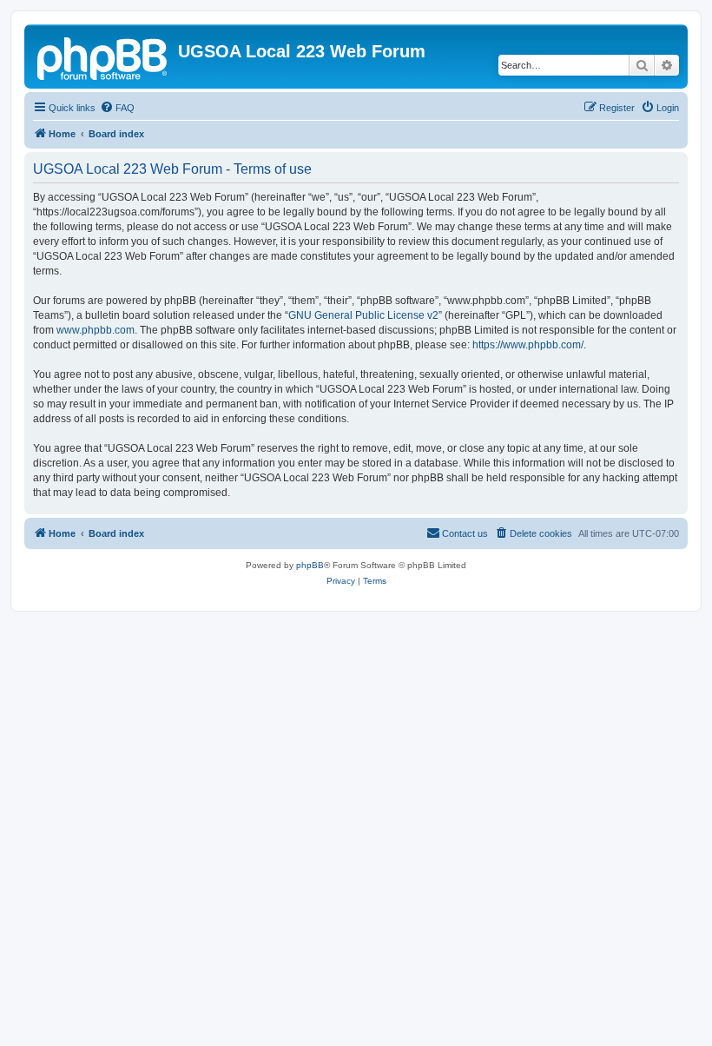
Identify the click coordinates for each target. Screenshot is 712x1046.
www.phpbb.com (95, 330)
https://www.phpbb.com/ (527, 345)
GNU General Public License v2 (363, 315)
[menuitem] (117, 107)
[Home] (103, 56)
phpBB (310, 565)
